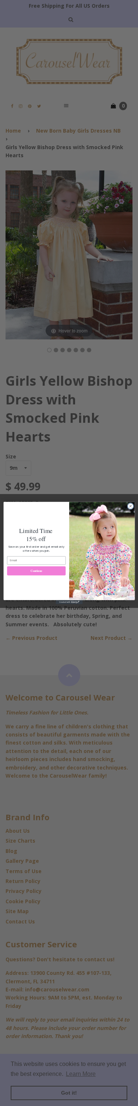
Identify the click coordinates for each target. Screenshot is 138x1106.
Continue (36, 571)
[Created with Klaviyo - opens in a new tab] (69, 602)
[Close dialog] (130, 506)
